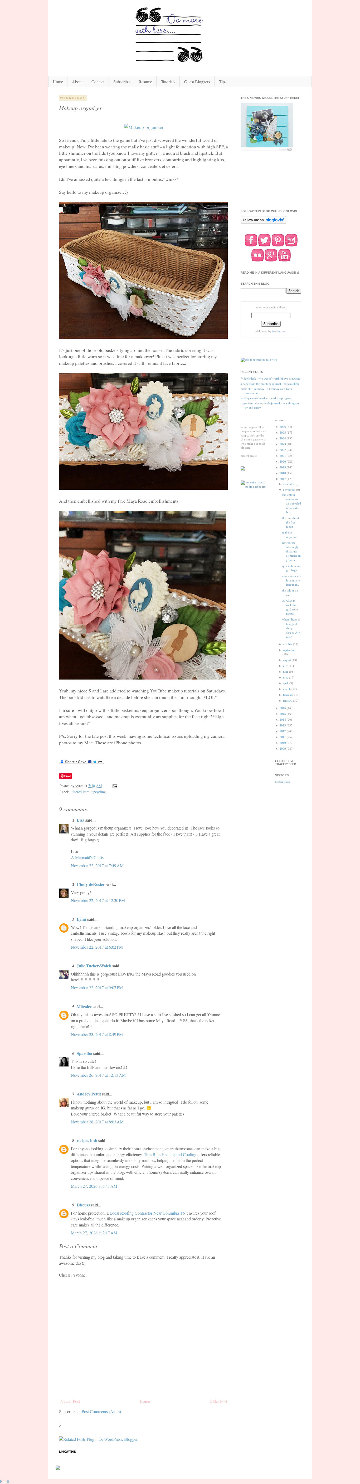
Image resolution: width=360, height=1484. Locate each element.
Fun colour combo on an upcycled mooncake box (291, 503)
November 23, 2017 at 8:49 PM (97, 1034)
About (77, 81)
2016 (283, 708)
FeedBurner (279, 331)
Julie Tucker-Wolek (94, 966)
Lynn (81, 919)
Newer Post (70, 1401)
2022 (283, 450)
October (288, 644)
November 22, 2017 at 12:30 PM (98, 900)
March (287, 689)
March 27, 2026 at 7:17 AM (94, 1232)
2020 (283, 461)
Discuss (83, 1205)
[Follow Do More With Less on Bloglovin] (263, 223)
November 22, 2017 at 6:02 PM (97, 947)
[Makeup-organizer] (143, 127)
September (289, 650)
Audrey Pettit (89, 1094)
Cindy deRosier (91, 884)
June (286, 671)
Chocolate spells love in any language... (291, 580)
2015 (283, 713)
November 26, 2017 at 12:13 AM (98, 1075)
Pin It (4, 1481)
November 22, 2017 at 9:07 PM (97, 987)
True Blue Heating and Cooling (170, 1154)
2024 (283, 438)
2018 (283, 473)
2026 (283, 426)
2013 (283, 725)
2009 (283, 748)
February (288, 694)
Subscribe (121, 81)
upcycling (98, 791)
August (287, 660)
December (289, 484)
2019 (283, 467)
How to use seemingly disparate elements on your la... (291, 551)
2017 (283, 479)
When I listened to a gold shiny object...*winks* (291, 628)
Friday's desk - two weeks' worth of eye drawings (270, 378)
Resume (145, 81)
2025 (283, 432)
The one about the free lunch (290, 522)
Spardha (84, 1053)
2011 (283, 737)
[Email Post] (114, 785)
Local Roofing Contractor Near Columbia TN (148, 1213)
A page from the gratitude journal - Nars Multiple (270, 383)
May (286, 677)
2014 (283, 719)
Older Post (218, 1401)
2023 (283, 444)
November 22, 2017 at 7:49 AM (97, 865)
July (286, 665)
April (286, 683)
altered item (80, 791)
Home (58, 81)
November (289, 489)
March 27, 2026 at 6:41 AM (94, 1186)
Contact (97, 81)
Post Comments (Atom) (101, 1411)
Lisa (80, 820)
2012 (283, 731)
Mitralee (84, 1006)
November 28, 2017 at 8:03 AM (97, 1121)
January (288, 700)
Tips (222, 81)
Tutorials (168, 81)
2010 (283, 742)
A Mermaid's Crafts (87, 857)
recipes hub (87, 1140)
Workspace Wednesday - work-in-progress (266, 398)
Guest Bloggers (197, 81)
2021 (283, 455)
